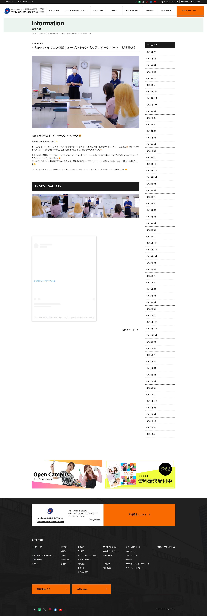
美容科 (63, 551)
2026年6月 (151, 58)
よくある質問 (166, 10)
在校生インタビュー (110, 547)
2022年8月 (151, 348)
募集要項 (150, 10)
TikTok (136, 2)
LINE (139, 2)
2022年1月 (151, 394)
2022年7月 (151, 354)
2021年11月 (152, 401)
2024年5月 (151, 210)
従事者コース (66, 559)
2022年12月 (152, 322)
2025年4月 (151, 137)
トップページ (54, 10)
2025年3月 (151, 144)
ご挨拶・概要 (37, 559)
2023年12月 (152, 242)
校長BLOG (107, 568)
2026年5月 (151, 65)
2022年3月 (151, 381)
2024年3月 (151, 223)
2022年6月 (151, 361)
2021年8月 (151, 414)
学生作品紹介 (108, 555)
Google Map (94, 519)
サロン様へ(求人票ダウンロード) (138, 563)
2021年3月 (151, 433)
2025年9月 (151, 111)
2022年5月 (151, 368)
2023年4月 (151, 295)
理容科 (63, 555)
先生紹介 (81, 551)
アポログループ (131, 555)
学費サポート (83, 568)
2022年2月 (151, 387)
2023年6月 (151, 282)
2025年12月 (152, 91)
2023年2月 (151, 308)
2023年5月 (151, 289)
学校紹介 (114, 10)
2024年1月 (151, 236)
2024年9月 (151, 183)
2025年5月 (151, 131)
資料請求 (189, 10)
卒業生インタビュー (110, 551)
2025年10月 (152, 104)
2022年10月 (152, 335)
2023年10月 (152, 256)
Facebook (151, 2)
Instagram (147, 2)
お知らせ (106, 563)
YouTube (155, 2)
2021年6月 (151, 420)
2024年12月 (152, 163)
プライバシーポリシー (134, 568)
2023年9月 (151, 262)
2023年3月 (151, 302)
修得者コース (66, 563)
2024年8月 (151, 190)
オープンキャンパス (132, 10)
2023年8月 (151, 269)
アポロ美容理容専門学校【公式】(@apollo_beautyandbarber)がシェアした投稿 (64, 317)
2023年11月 (152, 249)
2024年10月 (152, 177)
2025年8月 (151, 117)
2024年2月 (151, 229)
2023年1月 (151, 315)
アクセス (35, 563)
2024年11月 (152, 170)
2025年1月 (151, 157)
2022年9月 (151, 341)
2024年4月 (151, 216)
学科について (98, 10)
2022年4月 (151, 374)
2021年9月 (151, 407)
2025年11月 (152, 98)
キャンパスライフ (84, 559)
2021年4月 (151, 427)
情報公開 (129, 559)
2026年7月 (151, 52)
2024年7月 (151, 196)
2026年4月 (151, 71)
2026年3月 (151, 78)
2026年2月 (151, 84)
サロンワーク (131, 551)
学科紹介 (64, 547)
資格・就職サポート (133, 547)
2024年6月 (151, 203)
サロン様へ (185, 2)
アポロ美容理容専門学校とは (76, 10)
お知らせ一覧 (128, 330)
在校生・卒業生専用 (171, 2)
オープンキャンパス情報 (87, 555)
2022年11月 (152, 328)
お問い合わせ (195, 2)
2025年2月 (151, 150)
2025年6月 (151, 124)
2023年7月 (151, 275)
